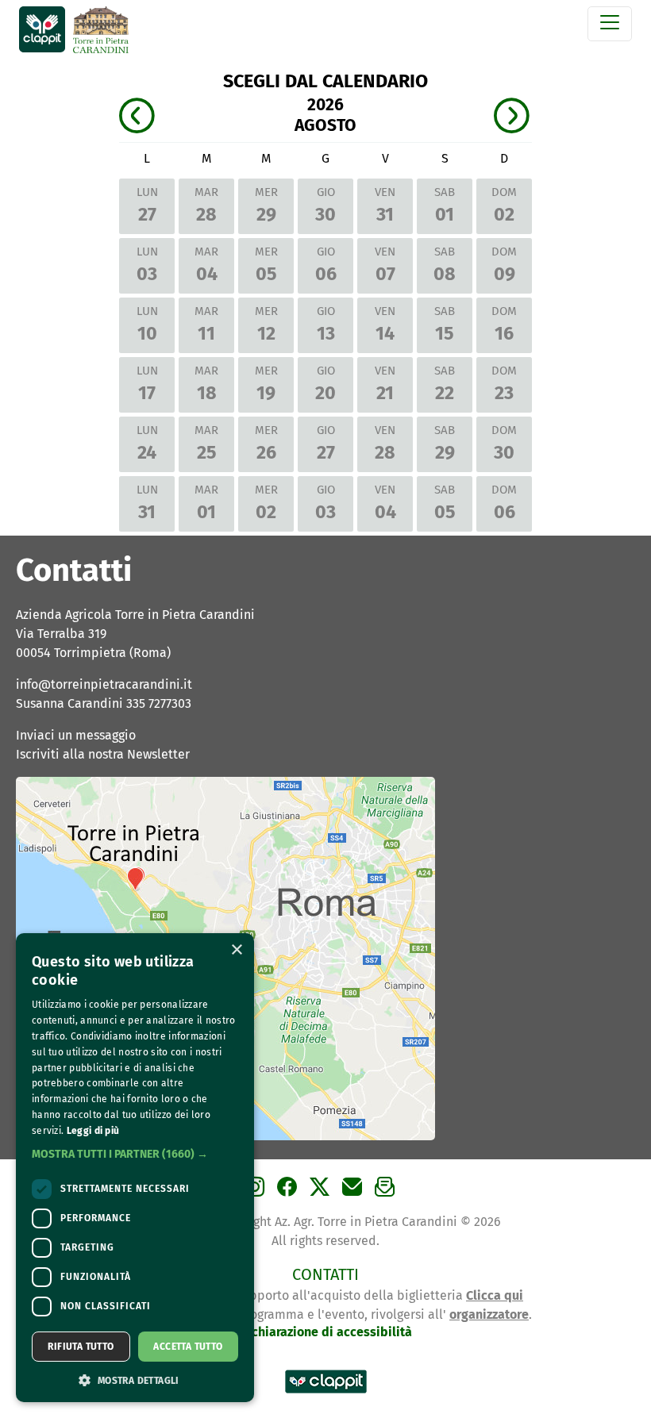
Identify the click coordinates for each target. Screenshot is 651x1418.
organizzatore (489, 1314)
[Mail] (354, 1192)
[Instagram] (257, 1192)
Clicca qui (494, 1295)
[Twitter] (322, 1192)
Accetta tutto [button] (187, 1346)
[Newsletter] (387, 1192)
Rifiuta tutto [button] (81, 1346)
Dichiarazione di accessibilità (326, 1331)
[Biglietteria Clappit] (325, 1394)
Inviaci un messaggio (76, 735)
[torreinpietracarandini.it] (101, 31)
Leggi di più (93, 1130)
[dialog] (135, 1167)
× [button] (236, 950)
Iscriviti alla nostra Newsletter (103, 754)
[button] (135, 1154)
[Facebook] (289, 1192)
